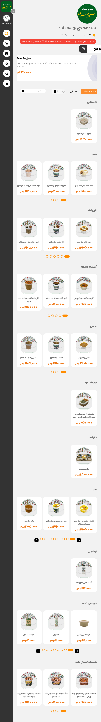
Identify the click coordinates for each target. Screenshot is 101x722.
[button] (63, 200)
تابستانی (74, 91)
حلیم (64, 91)
